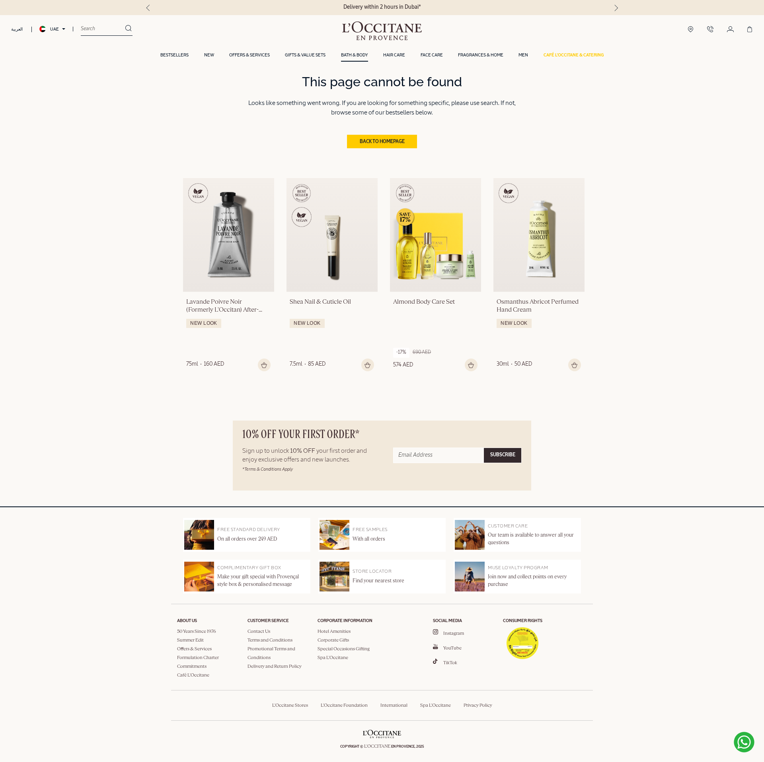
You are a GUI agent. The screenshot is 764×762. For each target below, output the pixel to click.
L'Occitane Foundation (344, 705)
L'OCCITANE (377, 746)
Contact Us (259, 631)
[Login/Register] (730, 30)
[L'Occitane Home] (382, 30)
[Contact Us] (710, 30)
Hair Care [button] (394, 55)
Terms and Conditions (270, 640)
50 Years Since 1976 (196, 631)
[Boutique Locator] (690, 30)
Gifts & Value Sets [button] (305, 55)
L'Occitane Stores (290, 705)
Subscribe (502, 455)
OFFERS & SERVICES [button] (249, 55)
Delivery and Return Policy (275, 666)
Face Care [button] (432, 55)
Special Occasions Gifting (344, 649)
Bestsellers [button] (174, 55)
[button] (573, 55)
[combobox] (103, 29)
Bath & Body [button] (354, 55)
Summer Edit (190, 640)
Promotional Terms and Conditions (271, 653)
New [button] (209, 55)
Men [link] (523, 55)
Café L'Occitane (193, 675)
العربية (17, 29)
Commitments (192, 666)
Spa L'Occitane (333, 657)
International (393, 705)
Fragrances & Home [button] (480, 55)
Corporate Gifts (333, 640)
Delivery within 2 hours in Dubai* (382, 7)
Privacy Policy (478, 705)
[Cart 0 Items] (749, 30)
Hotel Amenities (334, 631)
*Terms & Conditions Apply (267, 469)
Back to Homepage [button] (382, 142)
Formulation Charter (198, 657)
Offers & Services (194, 649)
